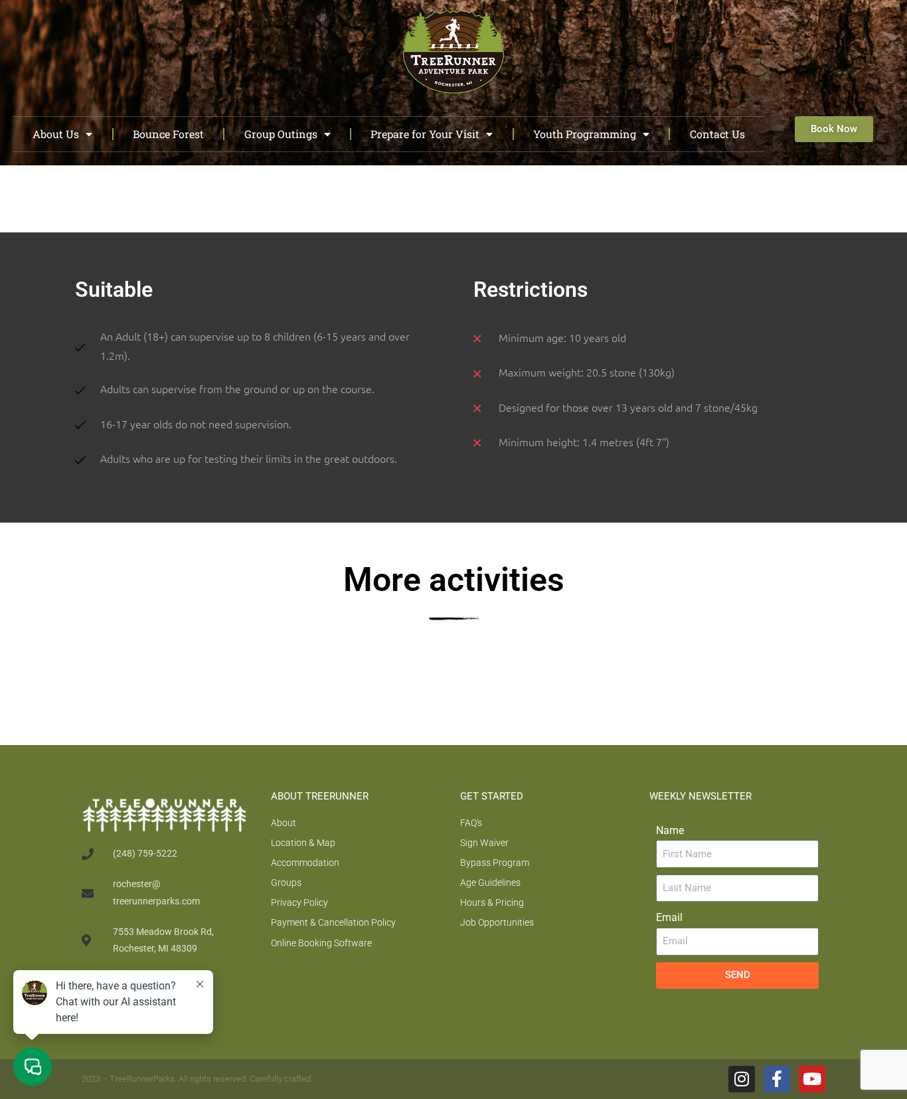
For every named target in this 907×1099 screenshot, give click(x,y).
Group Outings (280, 134)
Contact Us (717, 134)
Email (669, 917)
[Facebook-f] (777, 1079)
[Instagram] (741, 1079)
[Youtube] (812, 1079)
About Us (56, 134)
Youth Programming (584, 134)
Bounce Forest (168, 134)
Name (670, 830)
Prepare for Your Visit (425, 134)
